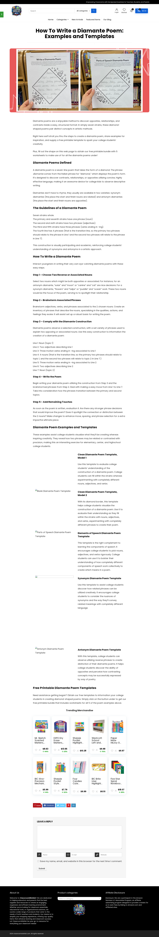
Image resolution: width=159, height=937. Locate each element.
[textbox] (79, 898)
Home (50, 19)
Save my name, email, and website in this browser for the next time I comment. (81, 861)
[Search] (93, 11)
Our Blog (107, 19)
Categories (62, 19)
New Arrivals (77, 19)
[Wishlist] (124, 10)
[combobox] (79, 898)
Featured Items (93, 19)
